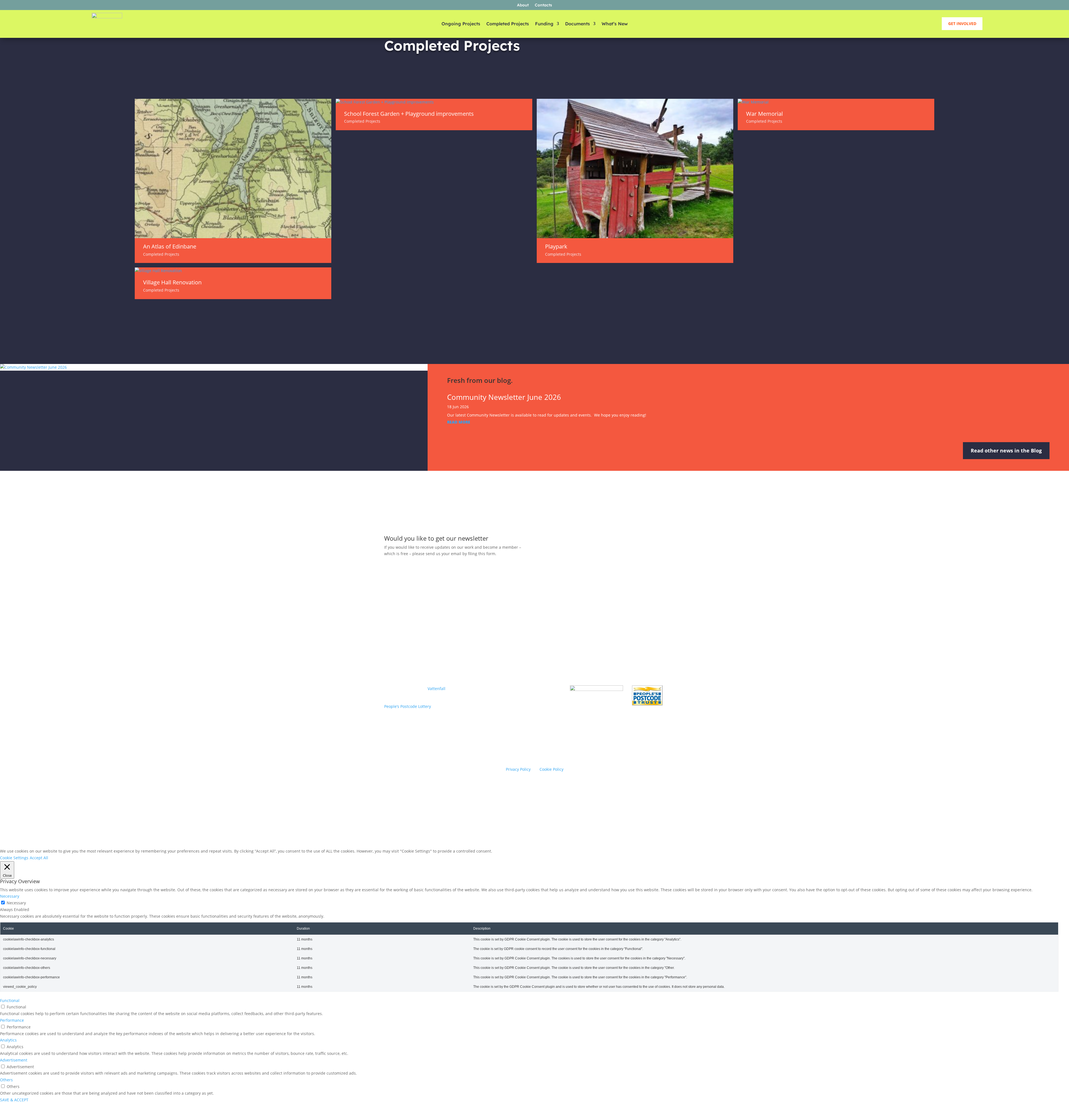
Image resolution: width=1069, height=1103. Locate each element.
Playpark (556, 246)
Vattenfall (436, 688)
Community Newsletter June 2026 (504, 397)
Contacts (543, 5)
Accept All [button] (39, 857)
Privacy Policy (518, 769)
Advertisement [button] (13, 1060)
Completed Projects (507, 24)
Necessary (16, 902)
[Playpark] (635, 168)
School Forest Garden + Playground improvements (409, 113)
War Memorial (764, 113)
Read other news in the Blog (1006, 450)
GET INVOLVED (962, 23)
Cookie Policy (551, 769)
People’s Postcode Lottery (407, 706)
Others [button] (6, 1079)
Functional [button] (9, 1000)
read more (458, 422)
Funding (544, 24)
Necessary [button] (9, 896)
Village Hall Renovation (172, 282)
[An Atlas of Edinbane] (233, 168)
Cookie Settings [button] (14, 857)
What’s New (615, 24)
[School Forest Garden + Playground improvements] (434, 102)
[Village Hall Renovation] (233, 270)
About (523, 5)
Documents (577, 24)
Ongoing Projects (461, 24)
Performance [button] (12, 1020)
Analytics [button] (8, 1040)
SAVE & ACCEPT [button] (14, 1099)
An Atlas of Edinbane (169, 246)
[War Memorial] (836, 102)
